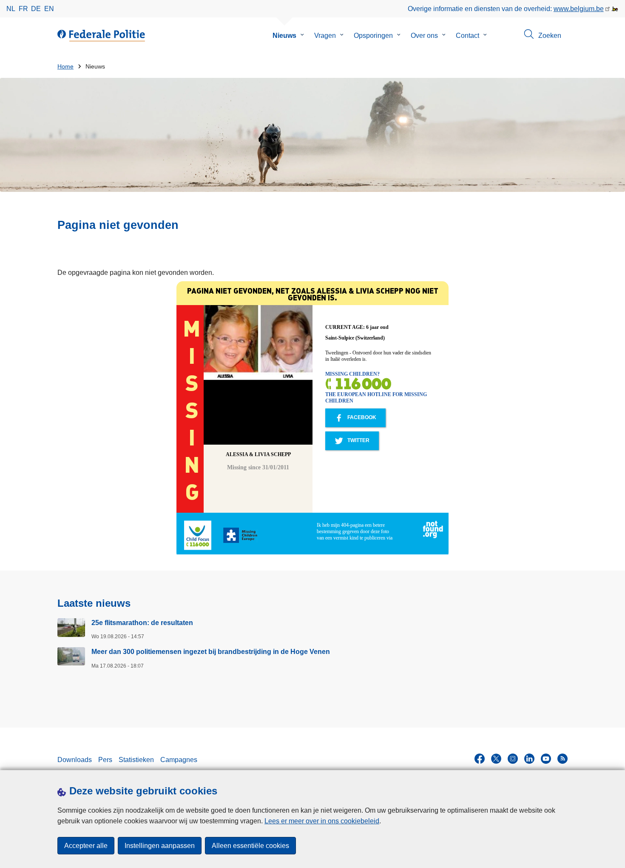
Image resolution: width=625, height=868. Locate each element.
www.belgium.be (579, 8)
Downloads (74, 759)
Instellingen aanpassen (160, 845)
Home (65, 66)
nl (10, 8)
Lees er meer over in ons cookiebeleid (321, 821)
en (49, 8)
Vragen (325, 35)
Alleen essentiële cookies (250, 845)
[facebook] (479, 759)
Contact (467, 35)
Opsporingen (373, 35)
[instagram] (513, 759)
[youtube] (546, 759)
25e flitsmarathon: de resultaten (142, 622)
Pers (105, 759)
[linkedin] (529, 759)
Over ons (424, 35)
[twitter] (496, 759)
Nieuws (284, 35)
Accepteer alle (86, 845)
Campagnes (178, 759)
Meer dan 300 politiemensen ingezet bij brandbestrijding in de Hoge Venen (210, 651)
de (36, 8)
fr (23, 8)
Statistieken (136, 759)
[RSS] (562, 759)
